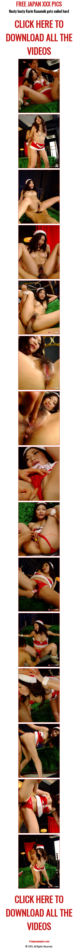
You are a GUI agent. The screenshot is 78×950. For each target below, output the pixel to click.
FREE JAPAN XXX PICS (39, 4)
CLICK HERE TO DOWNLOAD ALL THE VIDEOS (39, 37)
